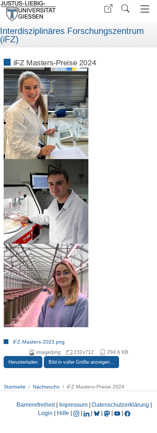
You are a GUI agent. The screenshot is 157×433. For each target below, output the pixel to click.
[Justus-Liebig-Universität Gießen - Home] (38, 11)
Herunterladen (23, 362)
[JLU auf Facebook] (127, 413)
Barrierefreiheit (35, 405)
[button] (108, 8)
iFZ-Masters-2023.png (39, 342)
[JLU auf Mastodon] (107, 413)
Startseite (15, 387)
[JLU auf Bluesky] (97, 413)
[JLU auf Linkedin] (87, 413)
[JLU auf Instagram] (77, 413)
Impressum (73, 405)
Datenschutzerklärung (120, 405)
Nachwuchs (46, 387)
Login (46, 413)
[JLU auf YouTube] (117, 413)
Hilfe (63, 413)
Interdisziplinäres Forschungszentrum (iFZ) (72, 35)
